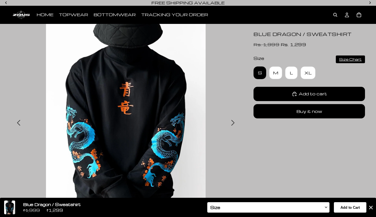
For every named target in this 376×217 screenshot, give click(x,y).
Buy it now (309, 111)
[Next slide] (234, 123)
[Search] (335, 15)
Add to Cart (350, 207)
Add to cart (313, 93)
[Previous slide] (17, 123)
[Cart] (359, 15)
